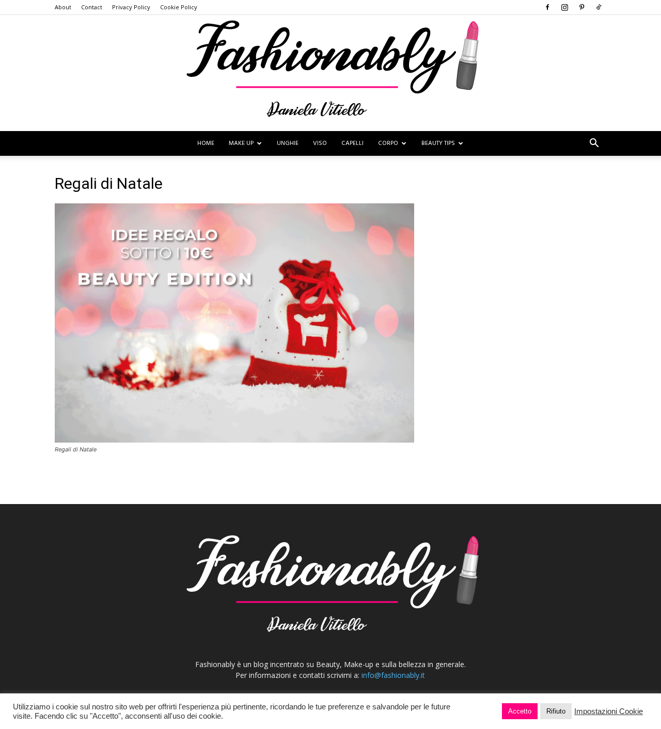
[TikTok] (598, 7)
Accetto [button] (519, 711)
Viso (320, 143)
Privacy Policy (131, 7)
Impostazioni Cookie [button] (608, 711)
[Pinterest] (581, 7)
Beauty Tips (438, 143)
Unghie (287, 143)
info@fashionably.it (393, 675)
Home (205, 143)
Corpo (388, 143)
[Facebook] (547, 7)
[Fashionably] (330, 73)
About (63, 7)
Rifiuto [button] (555, 711)
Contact (91, 7)
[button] (593, 144)
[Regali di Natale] (234, 439)
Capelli (352, 143)
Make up (241, 143)
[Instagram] (564, 7)
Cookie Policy (178, 7)
